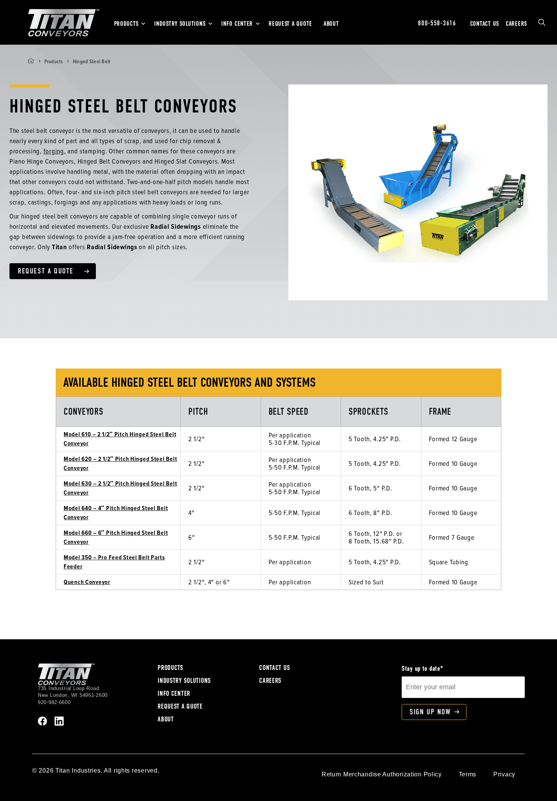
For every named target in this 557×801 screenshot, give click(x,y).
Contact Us (484, 23)
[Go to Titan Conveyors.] (31, 61)
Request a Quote (46, 271)
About (331, 23)
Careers (516, 23)
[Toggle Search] (541, 23)
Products (126, 23)
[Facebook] (42, 720)
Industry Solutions (179, 23)
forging (54, 151)
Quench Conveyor (87, 582)
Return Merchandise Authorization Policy (382, 774)
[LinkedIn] (59, 720)
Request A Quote (290, 23)
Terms (468, 774)
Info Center (237, 23)
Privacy (504, 774)
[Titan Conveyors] (63, 22)
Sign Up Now (430, 711)
